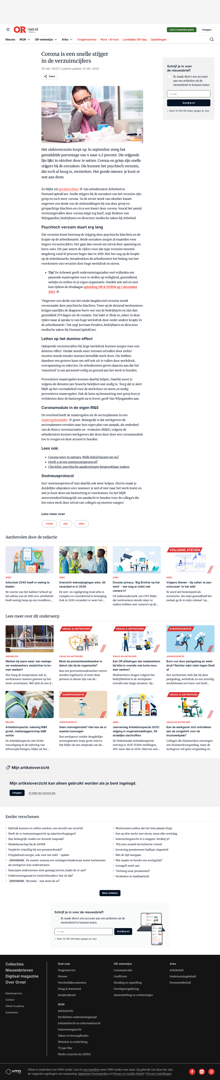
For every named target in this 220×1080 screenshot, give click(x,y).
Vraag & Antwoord (69, 988)
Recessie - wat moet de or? (42, 881)
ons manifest (91, 1069)
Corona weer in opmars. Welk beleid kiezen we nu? (83, 457)
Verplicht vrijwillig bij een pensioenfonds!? (35, 849)
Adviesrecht (65, 1010)
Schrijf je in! (189, 102)
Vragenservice (67, 970)
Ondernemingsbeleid (183, 976)
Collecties (15, 964)
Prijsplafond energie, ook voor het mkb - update (38, 855)
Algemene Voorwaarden (93, 1073)
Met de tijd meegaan (128, 855)
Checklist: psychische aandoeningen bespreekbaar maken (88, 467)
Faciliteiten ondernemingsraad (77, 1017)
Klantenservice (14, 993)
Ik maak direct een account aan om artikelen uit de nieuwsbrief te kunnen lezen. (191, 80)
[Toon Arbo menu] (71, 39)
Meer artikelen (110, 893)
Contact (10, 999)
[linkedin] (202, 1072)
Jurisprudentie (67, 995)
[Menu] (8, 29)
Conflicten (120, 976)
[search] (211, 39)
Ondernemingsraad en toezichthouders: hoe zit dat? (40, 875)
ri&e (65, 523)
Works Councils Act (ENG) (74, 1054)
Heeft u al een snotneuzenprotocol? (73, 462)
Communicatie (123, 970)
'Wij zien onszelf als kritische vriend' (139, 844)
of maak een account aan (42, 792)
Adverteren (12, 1012)
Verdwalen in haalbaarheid (132, 876)
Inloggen (207, 29)
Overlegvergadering (126, 988)
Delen (52, 76)
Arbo (173, 963)
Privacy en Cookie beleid (128, 1073)
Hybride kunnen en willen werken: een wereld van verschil (45, 828)
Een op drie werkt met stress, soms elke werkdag (146, 833)
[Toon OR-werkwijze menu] (56, 39)
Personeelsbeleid (180, 982)
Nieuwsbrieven (19, 970)
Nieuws (62, 976)
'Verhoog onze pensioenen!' (133, 871)
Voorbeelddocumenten (72, 982)
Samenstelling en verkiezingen (133, 995)
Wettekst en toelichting (72, 1041)
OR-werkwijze (123, 963)
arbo (81, 523)
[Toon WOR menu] (29, 39)
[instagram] (211, 1072)
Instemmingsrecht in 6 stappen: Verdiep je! (142, 839)
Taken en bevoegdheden (73, 1035)
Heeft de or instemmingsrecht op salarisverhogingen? (42, 833)
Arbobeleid (176, 970)
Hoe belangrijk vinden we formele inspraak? (36, 839)
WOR (61, 1004)
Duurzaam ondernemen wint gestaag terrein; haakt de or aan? (47, 870)
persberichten (69, 189)
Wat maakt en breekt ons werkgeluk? (139, 860)
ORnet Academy (15, 1006)
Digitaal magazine (22, 976)
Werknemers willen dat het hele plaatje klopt (144, 828)
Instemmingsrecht (69, 1029)
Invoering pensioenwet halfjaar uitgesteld (142, 849)
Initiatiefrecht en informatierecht (79, 1023)
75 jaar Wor (65, 1048)
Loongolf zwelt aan (128, 865)
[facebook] (192, 1072)
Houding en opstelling (128, 982)
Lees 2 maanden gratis (182, 29)
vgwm (49, 523)
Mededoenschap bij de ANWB (26, 844)
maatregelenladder (54, 420)
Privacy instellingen (159, 1073)
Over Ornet (16, 982)
